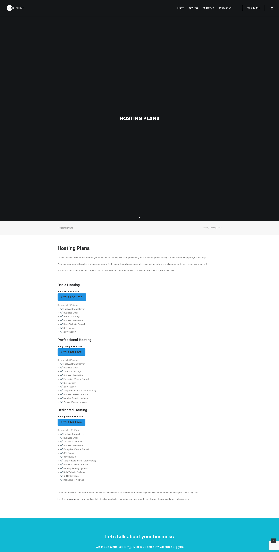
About (180, 8)
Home (205, 228)
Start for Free (71, 352)
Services (193, 8)
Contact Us (225, 8)
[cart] (272, 8)
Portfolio (208, 8)
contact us (74, 499)
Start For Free (71, 297)
